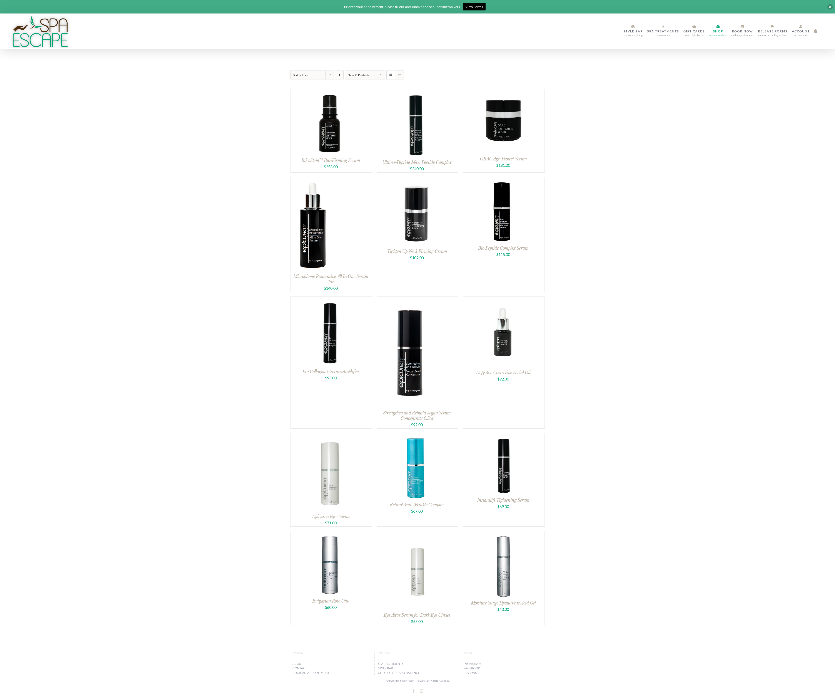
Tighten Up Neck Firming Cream (417, 251)
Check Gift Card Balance (399, 673)
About (297, 663)
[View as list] (399, 75)
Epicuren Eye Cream (330, 516)
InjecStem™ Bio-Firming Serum (330, 160)
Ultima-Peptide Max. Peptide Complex (417, 162)
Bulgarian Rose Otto (330, 601)
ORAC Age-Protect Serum (503, 159)
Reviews (470, 673)
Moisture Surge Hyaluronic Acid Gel (503, 603)
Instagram (472, 663)
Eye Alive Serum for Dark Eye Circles (417, 615)
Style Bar (385, 668)
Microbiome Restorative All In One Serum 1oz (330, 279)
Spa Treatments (390, 663)
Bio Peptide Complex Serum (503, 248)
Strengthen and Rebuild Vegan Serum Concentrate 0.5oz (417, 415)
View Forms (474, 7)
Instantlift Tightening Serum (503, 500)
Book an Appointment (310, 673)
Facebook (472, 668)
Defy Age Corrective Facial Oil (503, 372)
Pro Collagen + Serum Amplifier (330, 371)
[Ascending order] (339, 75)
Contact (299, 668)
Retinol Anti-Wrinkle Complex (417, 504)
